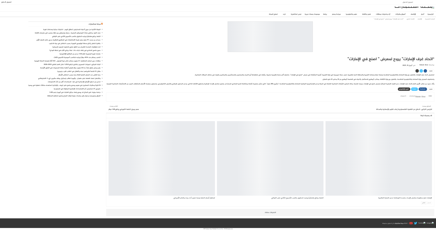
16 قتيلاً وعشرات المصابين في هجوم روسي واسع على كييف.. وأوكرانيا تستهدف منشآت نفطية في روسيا (64, 85)
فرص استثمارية (296, 14)
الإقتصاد (413, 14)
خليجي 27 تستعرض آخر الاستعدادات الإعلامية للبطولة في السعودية (77, 89)
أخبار (422, 14)
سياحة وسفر (336, 14)
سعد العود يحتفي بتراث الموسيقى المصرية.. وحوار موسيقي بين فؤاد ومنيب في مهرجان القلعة (67, 33)
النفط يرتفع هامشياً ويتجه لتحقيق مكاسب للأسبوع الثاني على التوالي (76, 36)
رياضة (325, 14)
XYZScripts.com (228, 229)
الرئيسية (430, 14)
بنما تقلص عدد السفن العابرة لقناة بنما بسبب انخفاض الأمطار (79, 75)
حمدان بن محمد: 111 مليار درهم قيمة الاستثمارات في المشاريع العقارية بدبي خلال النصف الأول (68, 40)
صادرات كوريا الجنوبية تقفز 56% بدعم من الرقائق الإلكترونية (79, 54)
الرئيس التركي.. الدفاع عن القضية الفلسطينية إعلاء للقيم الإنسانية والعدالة (404, 109)
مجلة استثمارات (95, 24)
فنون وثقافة (366, 14)
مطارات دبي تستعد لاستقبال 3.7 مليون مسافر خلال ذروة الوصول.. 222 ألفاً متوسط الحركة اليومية (67, 61)
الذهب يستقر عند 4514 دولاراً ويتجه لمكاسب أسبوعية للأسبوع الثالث (77, 57)
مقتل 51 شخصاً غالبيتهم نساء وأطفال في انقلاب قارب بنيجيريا (78, 71)
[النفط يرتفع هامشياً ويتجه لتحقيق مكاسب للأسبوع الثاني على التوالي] (270, 158)
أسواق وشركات (400, 14)
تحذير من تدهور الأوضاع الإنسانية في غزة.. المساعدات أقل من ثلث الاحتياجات (74, 82)
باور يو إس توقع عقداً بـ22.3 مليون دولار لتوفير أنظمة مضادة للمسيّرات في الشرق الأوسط (70, 68)
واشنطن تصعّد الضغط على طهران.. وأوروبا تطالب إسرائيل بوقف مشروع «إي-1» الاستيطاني (69, 78)
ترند (284, 14)
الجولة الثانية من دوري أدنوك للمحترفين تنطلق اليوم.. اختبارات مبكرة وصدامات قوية (71, 29)
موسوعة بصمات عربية (312, 14)
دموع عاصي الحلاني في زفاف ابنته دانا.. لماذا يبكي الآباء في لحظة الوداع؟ (74, 50)
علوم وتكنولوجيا (351, 14)
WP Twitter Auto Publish (209, 229)
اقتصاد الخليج (433, 54)
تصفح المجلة (273, 14)
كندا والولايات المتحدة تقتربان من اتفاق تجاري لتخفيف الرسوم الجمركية (76, 47)
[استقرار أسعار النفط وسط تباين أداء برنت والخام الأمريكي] (162, 158)
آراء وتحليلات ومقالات (383, 14)
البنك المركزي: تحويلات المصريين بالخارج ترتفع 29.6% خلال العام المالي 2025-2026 (72, 64)
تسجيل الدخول (408, 2)
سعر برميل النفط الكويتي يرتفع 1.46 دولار (123, 109)
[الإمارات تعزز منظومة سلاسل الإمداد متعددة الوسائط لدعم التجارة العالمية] (379, 158)
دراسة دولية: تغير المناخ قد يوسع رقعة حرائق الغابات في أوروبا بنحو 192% (74, 92)
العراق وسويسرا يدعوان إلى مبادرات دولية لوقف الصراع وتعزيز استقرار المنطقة (73, 96)
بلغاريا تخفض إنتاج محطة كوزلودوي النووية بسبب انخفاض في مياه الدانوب (74, 43)
